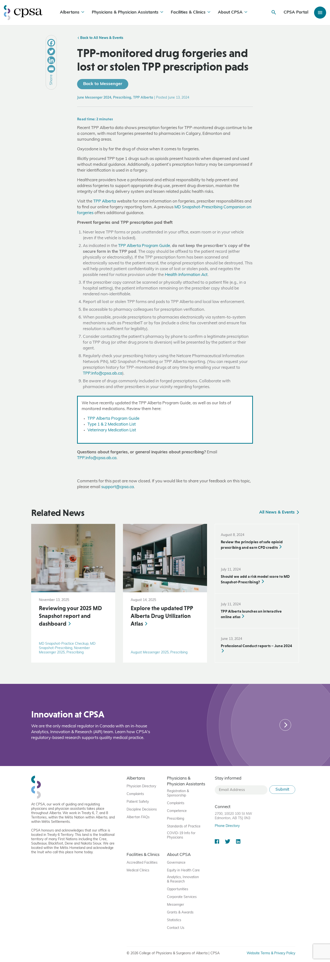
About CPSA (230, 12)
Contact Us (175, 928)
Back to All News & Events (101, 38)
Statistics (174, 920)
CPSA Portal (296, 12)
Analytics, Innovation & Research (183, 879)
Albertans (69, 12)
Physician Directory (141, 786)
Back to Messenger (102, 84)
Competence (177, 811)
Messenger (175, 905)
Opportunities (177, 889)
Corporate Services (182, 897)
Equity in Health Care (183, 870)
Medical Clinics (138, 870)
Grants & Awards (180, 912)
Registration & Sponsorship (178, 793)
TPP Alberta (104, 201)
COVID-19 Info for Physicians (181, 835)
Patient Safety (138, 802)
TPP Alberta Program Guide (144, 246)
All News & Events (277, 512)
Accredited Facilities (142, 863)
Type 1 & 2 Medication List (111, 424)
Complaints (135, 794)
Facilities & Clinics (188, 12)
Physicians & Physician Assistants (125, 12)
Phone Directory (227, 826)
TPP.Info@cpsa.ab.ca (102, 373)
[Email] (51, 69)
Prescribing (175, 819)
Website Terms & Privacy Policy (271, 953)
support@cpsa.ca (117, 487)
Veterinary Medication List (111, 430)
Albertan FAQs (138, 817)
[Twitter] (51, 51)
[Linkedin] (51, 60)
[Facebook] (51, 43)
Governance (176, 863)
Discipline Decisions (142, 809)
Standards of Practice (184, 826)
